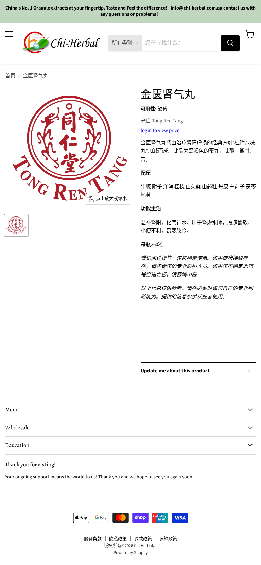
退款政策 (143, 539)
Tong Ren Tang (167, 120)
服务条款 (93, 539)
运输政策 (168, 539)
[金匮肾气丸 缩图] (16, 225)
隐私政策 (118, 539)
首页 (10, 76)
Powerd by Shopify (131, 553)
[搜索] (230, 43)
